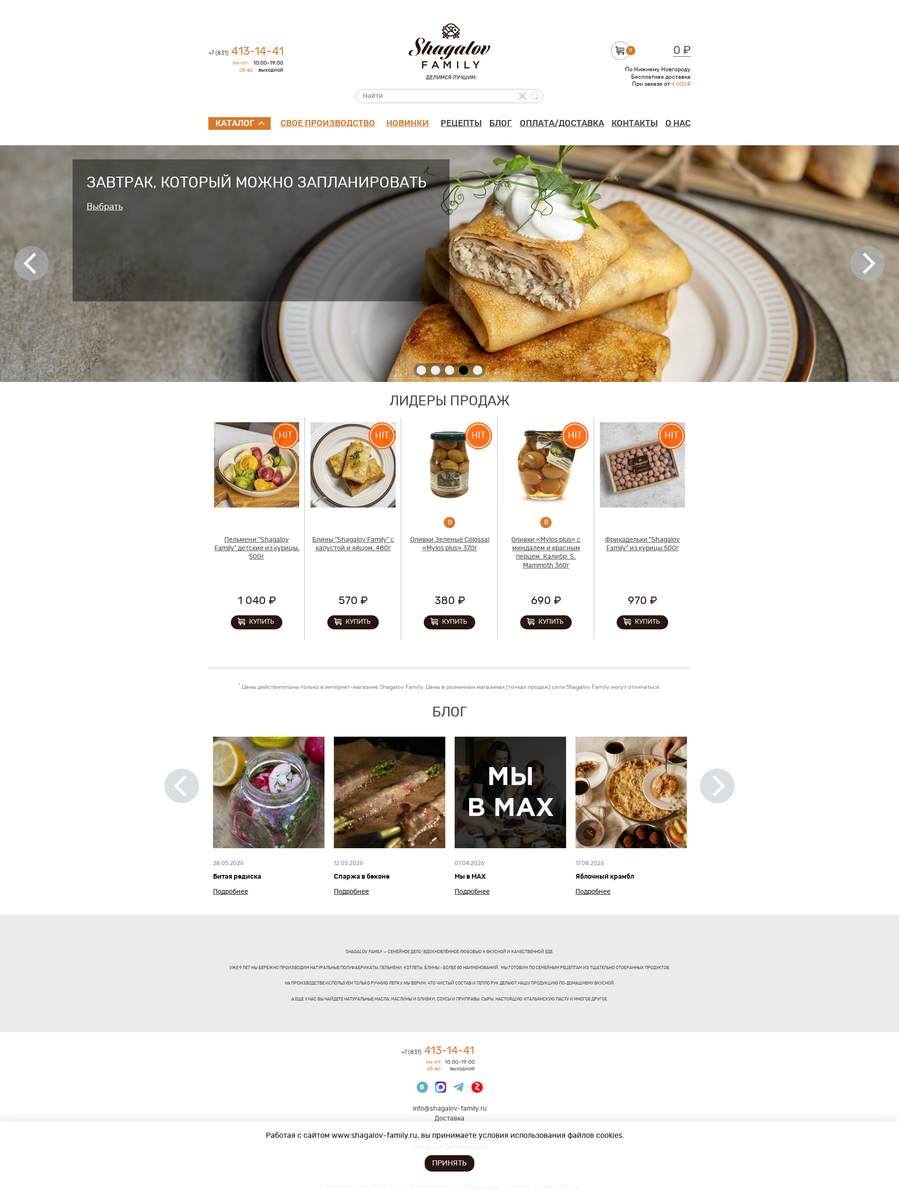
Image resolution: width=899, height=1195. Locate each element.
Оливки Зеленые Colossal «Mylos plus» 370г (449, 544)
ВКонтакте (422, 1087)
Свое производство (327, 124)
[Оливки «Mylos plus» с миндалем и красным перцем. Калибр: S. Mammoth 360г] (546, 465)
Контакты (635, 124)
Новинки (407, 124)
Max (440, 1087)
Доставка (449, 1118)
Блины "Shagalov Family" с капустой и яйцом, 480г (353, 544)
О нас (678, 124)
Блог (500, 124)
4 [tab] (463, 370)
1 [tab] (421, 370)
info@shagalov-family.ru (449, 1108)
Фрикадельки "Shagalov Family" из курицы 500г (642, 544)
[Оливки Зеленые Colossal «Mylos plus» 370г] (449, 465)
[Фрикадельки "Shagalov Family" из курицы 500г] (642, 465)
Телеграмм (458, 1087)
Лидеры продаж (450, 401)
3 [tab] (449, 370)
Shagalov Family (449, 46)
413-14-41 (246, 51)
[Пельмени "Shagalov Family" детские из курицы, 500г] (256, 465)
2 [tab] (435, 370)
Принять (449, 1163)
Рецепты (461, 124)
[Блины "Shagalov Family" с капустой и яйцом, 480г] (353, 465)
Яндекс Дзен (477, 1087)
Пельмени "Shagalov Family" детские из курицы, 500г (256, 548)
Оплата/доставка (562, 124)
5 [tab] (477, 370)
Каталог (234, 124)
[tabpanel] (449, 263)
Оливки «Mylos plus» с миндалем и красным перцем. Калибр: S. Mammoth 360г (546, 553)
